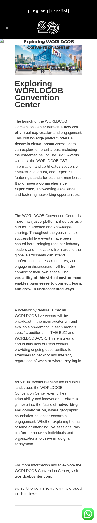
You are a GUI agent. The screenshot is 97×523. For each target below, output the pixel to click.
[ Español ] (59, 11)
